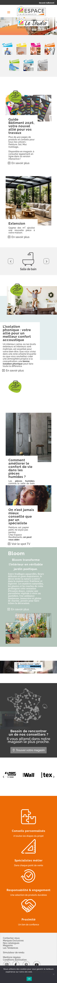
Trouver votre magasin (30, 750)
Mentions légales (12, 957)
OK (29, 979)
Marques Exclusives (13, 940)
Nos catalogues (11, 943)
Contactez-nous (11, 938)
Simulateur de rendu (13, 952)
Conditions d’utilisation (15, 959)
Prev (10, 261)
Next (46, 261)
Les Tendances (10, 948)
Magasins (8, 945)
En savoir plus (20, 163)
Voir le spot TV (20, 544)
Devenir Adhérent (46, 3)
